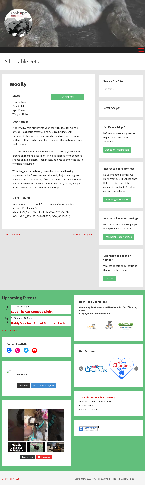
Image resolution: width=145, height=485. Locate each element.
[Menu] (141, 50)
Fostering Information (117, 199)
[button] (81, 368)
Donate (109, 278)
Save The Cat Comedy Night (32, 311)
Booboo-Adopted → (84, 234)
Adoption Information (117, 149)
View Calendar (9, 330)
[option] (92, 326)
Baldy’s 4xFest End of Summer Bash (38, 323)
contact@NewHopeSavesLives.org (97, 397)
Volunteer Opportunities (118, 236)
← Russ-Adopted (11, 234)
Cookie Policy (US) (10, 478)
